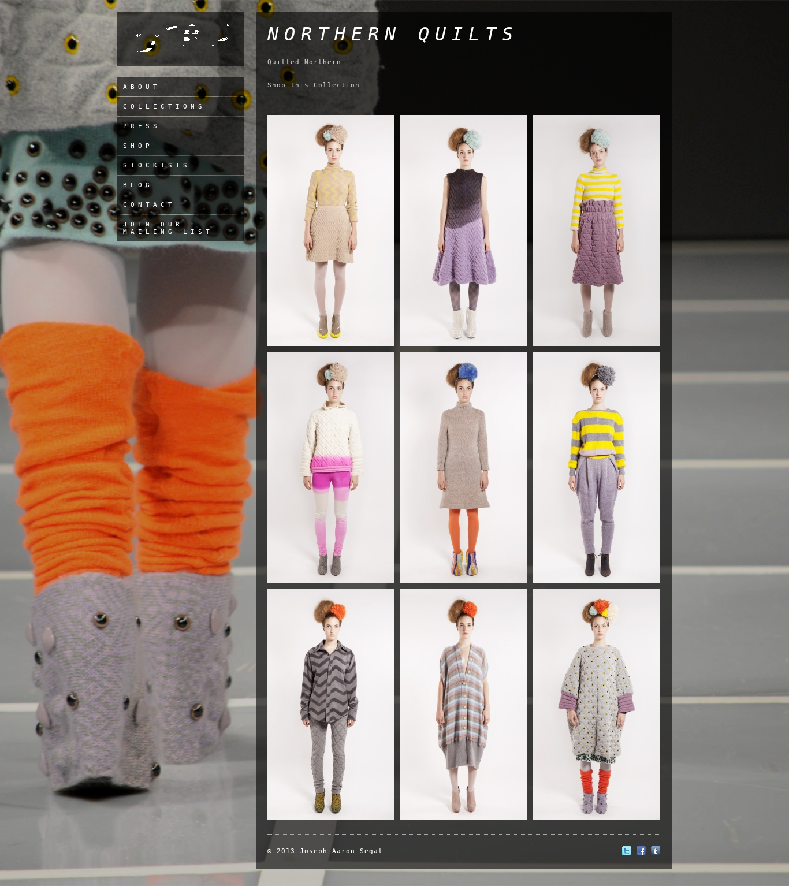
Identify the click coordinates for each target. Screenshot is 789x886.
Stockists (157, 165)
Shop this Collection (313, 85)
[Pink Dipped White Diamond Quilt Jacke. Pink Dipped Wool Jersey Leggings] (330, 581)
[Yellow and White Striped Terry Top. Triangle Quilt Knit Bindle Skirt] (596, 344)
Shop (138, 146)
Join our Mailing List (168, 228)
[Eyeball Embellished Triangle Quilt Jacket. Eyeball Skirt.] (596, 817)
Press (142, 126)
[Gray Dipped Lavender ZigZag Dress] (463, 344)
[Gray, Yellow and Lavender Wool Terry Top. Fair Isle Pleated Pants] (596, 581)
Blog (138, 185)
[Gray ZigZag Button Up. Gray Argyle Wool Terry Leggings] (330, 817)
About (142, 87)
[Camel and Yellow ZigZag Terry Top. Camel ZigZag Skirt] (330, 344)
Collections (164, 106)
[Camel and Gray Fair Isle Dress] (463, 581)
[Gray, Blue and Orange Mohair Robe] (463, 817)
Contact (149, 205)
